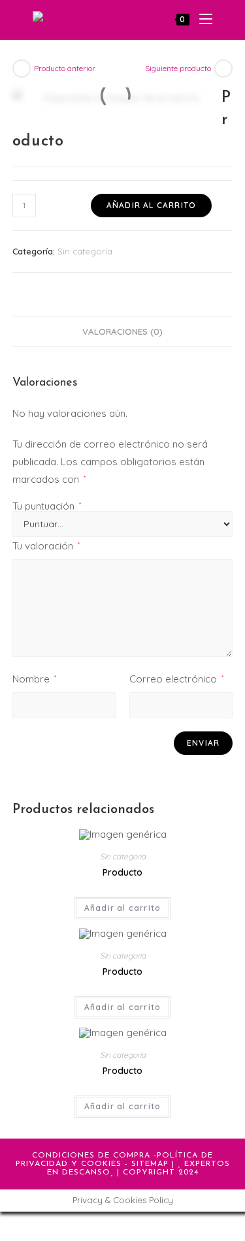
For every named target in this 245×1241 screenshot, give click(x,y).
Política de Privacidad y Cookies (115, 1160)
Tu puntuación (46, 506)
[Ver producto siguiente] (223, 68)
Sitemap (150, 1164)
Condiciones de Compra (91, 1155)
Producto (122, 872)
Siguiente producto (178, 68)
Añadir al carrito (151, 205)
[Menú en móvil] (200, 19)
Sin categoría (84, 251)
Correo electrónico (176, 679)
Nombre (34, 679)
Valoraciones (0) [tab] (122, 331)
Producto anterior (64, 68)
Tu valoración (46, 546)
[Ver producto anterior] (21, 68)
